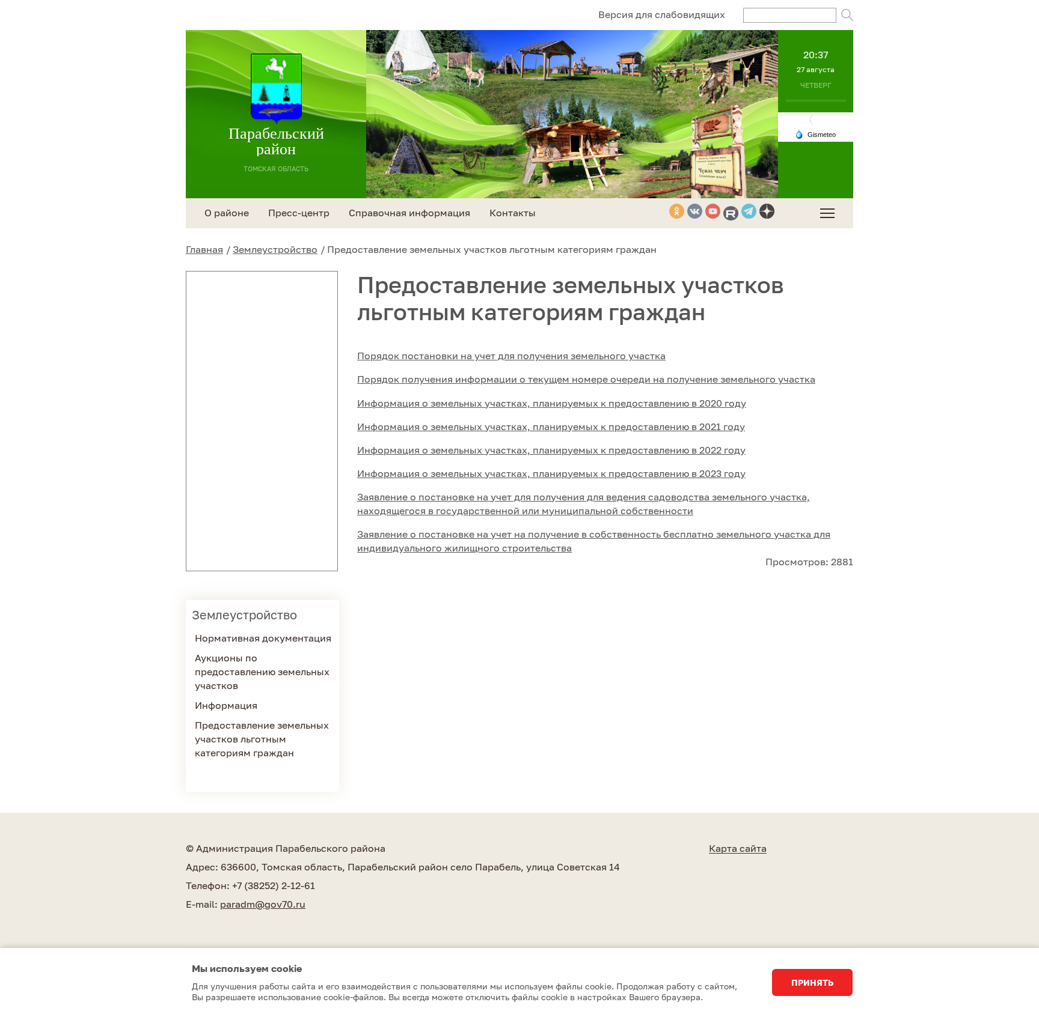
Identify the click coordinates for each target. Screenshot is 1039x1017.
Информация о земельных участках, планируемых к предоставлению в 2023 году (551, 473)
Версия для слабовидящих (661, 14)
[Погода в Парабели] (816, 118)
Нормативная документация (263, 638)
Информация (226, 705)
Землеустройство (275, 249)
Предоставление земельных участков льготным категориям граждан (262, 739)
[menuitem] (827, 213)
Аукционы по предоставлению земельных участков (262, 671)
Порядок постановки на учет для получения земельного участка (511, 356)
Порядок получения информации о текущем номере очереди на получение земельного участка (586, 379)
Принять (812, 982)
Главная (204, 249)
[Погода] (815, 133)
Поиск (847, 15)
